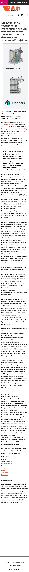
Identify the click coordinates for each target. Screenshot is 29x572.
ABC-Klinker (22, 202)
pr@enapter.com (6, 463)
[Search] (18, 15)
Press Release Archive (17, 562)
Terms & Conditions (14, 569)
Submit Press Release (14, 565)
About (7, 562)
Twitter (3, 468)
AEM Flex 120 (21, 129)
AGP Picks (4, 2)
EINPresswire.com (10, 124)
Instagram (4, 472)
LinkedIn (4, 470)
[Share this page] (26, 15)
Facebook (4, 475)
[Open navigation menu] (3, 15)
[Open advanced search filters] (22, 15)
